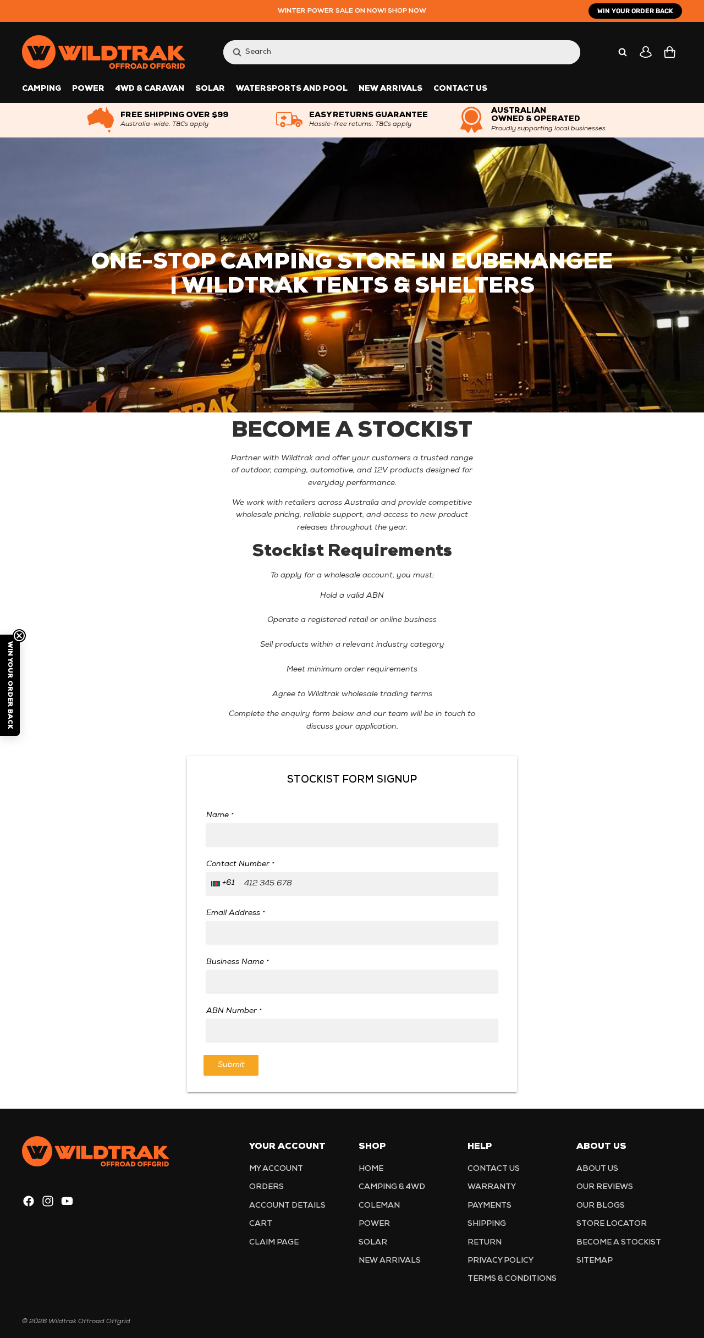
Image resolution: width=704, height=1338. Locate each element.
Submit (231, 1065)
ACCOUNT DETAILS (287, 1206)
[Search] (622, 52)
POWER (374, 1224)
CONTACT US (494, 1169)
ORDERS (266, 1187)
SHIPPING (487, 1224)
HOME (371, 1169)
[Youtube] (67, 1201)
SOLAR (373, 1242)
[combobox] (390, 52)
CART (260, 1224)
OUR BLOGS (600, 1206)
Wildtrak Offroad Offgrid (89, 1321)
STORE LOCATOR (611, 1224)
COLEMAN (379, 1206)
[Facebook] (28, 1201)
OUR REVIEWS (604, 1187)
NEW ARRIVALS (390, 1261)
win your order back (635, 11)
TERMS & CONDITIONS (512, 1279)
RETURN (485, 1242)
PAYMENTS (490, 1206)
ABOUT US (597, 1169)
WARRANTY (492, 1187)
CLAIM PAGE (274, 1242)
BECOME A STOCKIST (618, 1242)
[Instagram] (47, 1201)
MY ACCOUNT (276, 1169)
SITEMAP (594, 1261)
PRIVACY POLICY (501, 1261)
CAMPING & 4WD (392, 1187)
